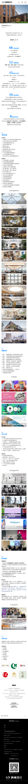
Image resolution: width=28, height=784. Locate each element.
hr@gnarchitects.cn (14, 755)
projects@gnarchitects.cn (8, 743)
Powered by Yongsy (24, 780)
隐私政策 (16, 781)
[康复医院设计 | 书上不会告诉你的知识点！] (26, 716)
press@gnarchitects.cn (8, 751)
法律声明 (12, 781)
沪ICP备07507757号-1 (17, 780)
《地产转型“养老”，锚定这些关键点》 (16, 588)
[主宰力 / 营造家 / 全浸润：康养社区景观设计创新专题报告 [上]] (24, 716)
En (19, 2)
